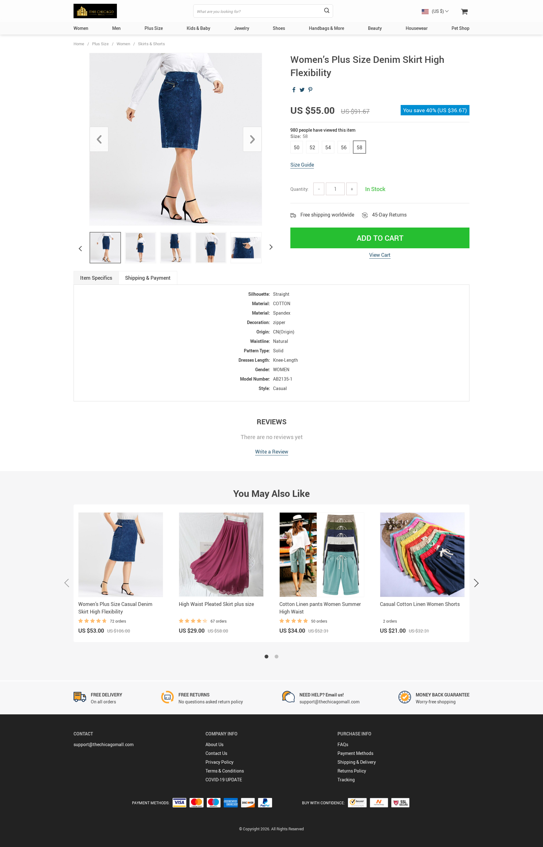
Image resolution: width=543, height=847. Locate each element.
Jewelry (241, 28)
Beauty (375, 28)
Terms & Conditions (225, 771)
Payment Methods (355, 753)
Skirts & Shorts (151, 44)
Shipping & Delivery (356, 762)
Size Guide (302, 164)
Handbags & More (326, 28)
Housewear (417, 28)
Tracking (346, 780)
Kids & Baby (198, 28)
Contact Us (216, 753)
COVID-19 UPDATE (224, 780)
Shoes (279, 28)
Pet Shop (460, 28)
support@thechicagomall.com (104, 744)
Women (81, 28)
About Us (214, 744)
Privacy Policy (219, 762)
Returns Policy (351, 771)
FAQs (342, 744)
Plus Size (154, 28)
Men (116, 28)
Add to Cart (380, 238)
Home (79, 44)
